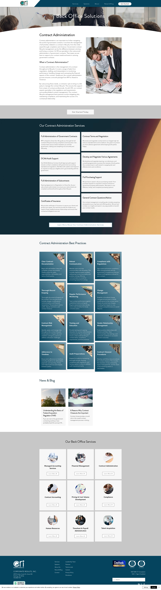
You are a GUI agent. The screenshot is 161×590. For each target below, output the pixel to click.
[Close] (159, 587)
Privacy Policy (69, 572)
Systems (57, 564)
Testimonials (69, 567)
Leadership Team (70, 562)
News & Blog (58, 570)
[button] (75, 4)
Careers (67, 570)
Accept (154, 587)
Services (57, 562)
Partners (67, 564)
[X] (141, 584)
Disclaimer (68, 575)
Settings (146, 587)
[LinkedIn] (139, 584)
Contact (57, 572)
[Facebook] (144, 584)
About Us (57, 567)
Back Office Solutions (80, 16)
